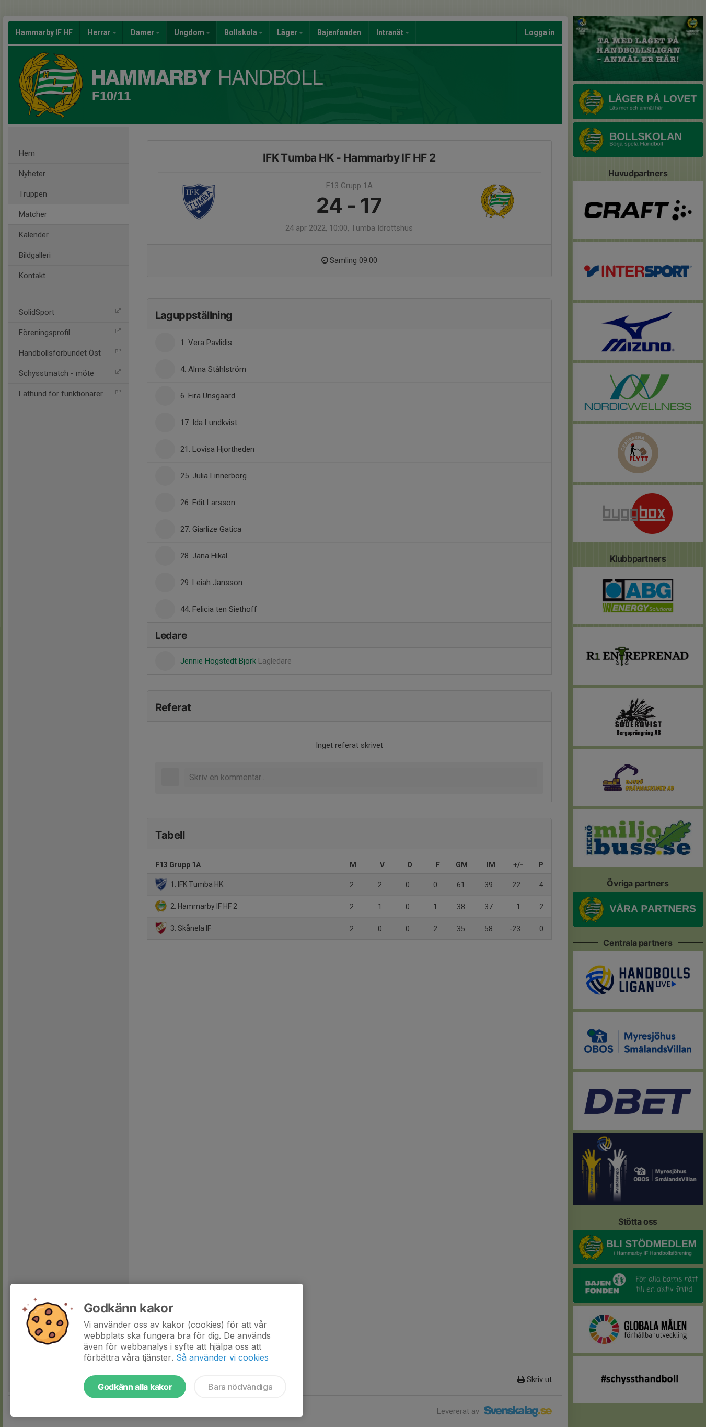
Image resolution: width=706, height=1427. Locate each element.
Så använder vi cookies (222, 1357)
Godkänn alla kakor (135, 1387)
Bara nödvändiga (240, 1387)
